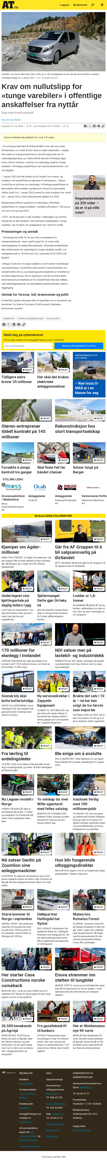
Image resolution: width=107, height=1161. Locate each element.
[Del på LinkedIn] (94, 126)
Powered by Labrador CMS (54, 1157)
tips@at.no (25, 1107)
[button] (4, 485)
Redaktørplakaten (28, 1140)
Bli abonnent (80, 4)
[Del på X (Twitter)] (90, 126)
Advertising (52, 1136)
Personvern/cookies (29, 1146)
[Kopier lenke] (103, 126)
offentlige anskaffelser (30, 318)
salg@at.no (58, 1113)
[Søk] (92, 4)
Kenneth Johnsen (82, 1130)
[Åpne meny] (102, 5)
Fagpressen (25, 1121)
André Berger (53, 1093)
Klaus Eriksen (26, 1083)
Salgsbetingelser (55, 1124)
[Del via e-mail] (99, 126)
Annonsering (52, 1130)
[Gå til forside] (29, 5)
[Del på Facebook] (85, 126)
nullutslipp (53, 318)
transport (8, 318)
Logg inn (64, 4)
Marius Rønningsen (56, 1103)
